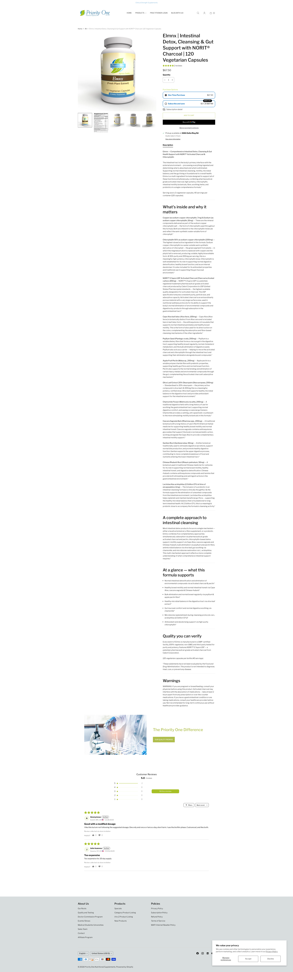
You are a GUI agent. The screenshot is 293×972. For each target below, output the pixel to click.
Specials (118, 908)
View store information (172, 139)
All (86, 29)
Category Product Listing (125, 913)
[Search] (198, 13)
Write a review (165, 791)
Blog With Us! (177, 13)
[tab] (168, 145)
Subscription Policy (159, 913)
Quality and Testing (86, 913)
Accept (248, 959)
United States (101, 953)
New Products (120, 921)
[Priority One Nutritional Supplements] (95, 13)
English (82, 953)
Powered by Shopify (124, 967)
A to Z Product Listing (123, 917)
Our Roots (82, 908)
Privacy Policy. (272, 951)
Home (129, 13)
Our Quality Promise (164, 739)
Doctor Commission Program (90, 917)
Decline (270, 959)
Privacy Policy (157, 908)
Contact (81, 933)
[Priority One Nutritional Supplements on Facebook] (197, 953)
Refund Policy (157, 917)
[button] (168, 66)
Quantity (166, 75)
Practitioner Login (159, 13)
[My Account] (204, 13)
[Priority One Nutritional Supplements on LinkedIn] (207, 953)
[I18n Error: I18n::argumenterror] (85, 120)
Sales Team (82, 929)
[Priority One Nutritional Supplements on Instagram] (202, 953)
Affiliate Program (85, 937)
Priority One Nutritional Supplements (99, 967)
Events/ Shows (84, 921)
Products (139, 13)
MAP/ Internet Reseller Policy (163, 925)
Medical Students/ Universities (90, 925)
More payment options (189, 128)
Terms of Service (158, 921)
